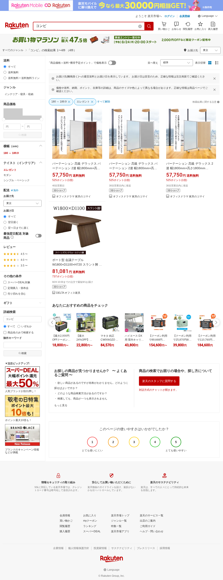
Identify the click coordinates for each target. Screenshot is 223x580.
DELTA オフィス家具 (68, 293)
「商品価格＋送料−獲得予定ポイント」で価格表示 (77, 62)
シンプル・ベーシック (16, 180)
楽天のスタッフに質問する (159, 381)
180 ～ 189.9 (11, 153)
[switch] (38, 235)
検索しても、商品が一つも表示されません (82, 398)
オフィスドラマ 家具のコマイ (73, 196)
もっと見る (60, 405)
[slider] (3, 119)
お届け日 (8, 210)
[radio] (4, 66)
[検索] (149, 26)
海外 (16, 190)
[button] (208, 16)
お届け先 (8, 196)
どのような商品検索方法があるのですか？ (82, 393)
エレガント (10, 169)
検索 (24, 134)
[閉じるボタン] (214, 78)
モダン (7, 175)
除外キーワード (12, 338)
